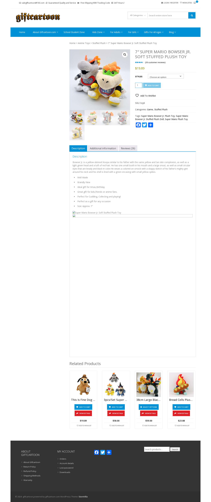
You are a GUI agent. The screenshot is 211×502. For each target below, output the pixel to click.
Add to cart (153, 85)
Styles (138, 76)
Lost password (66, 467)
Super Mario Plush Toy (176, 119)
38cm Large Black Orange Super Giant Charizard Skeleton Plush (148, 400)
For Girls (132, 32)
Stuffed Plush (99, 43)
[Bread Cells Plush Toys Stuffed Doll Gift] (181, 384)
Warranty (27, 480)
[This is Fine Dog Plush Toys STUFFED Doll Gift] (83, 384)
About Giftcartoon (31, 462)
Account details (67, 463)
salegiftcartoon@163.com (33, 3)
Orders (63, 458)
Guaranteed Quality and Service (62, 3)
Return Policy (29, 466)
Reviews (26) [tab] (128, 148)
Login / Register (170, 3)
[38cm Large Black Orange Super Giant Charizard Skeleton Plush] (148, 384)
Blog (171, 32)
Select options (150, 407)
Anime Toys (84, 43)
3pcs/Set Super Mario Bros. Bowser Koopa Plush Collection (116, 400)
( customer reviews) (155, 62)
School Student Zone (74, 32)
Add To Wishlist (85, 425)
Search (175, 449)
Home (22, 32)
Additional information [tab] (103, 148)
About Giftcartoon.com (44, 32)
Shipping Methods (31, 475)
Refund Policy (29, 471)
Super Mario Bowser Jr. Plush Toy (158, 115)
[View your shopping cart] (194, 3)
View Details (84, 413)
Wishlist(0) (187, 3)
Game (150, 109)
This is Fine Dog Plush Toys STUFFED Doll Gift (83, 400)
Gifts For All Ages (152, 32)
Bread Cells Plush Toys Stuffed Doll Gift (181, 400)
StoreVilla (83, 496)
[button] (125, 54)
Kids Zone (97, 32)
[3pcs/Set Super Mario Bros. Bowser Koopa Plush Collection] (116, 384)
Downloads (65, 472)
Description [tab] (78, 148)
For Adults (115, 32)
